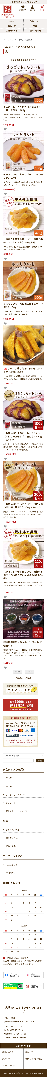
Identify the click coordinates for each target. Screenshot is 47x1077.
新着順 (34, 59)
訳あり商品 (11, 846)
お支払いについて (7, 1052)
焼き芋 (9, 786)
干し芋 (9, 778)
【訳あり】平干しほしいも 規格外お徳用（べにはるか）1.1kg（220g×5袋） (23, 575)
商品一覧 (12, 26)
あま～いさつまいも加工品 (22, 39)
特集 (35, 26)
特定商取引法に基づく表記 (33, 1059)
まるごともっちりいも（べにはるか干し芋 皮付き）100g (23, 108)
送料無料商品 (11, 838)
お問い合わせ (35, 30)
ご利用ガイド (12, 30)
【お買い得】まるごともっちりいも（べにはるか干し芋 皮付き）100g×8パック (22, 436)
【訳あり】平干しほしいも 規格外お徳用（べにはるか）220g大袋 (23, 240)
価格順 (25, 59)
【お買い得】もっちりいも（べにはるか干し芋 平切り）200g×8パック (23, 505)
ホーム (12, 21)
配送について (29, 1052)
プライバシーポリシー (9, 1066)
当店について (35, 21)
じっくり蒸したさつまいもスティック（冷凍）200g (22, 370)
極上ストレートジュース (16, 811)
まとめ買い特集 (12, 829)
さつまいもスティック (15, 794)
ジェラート (11, 802)
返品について (6, 1059)
